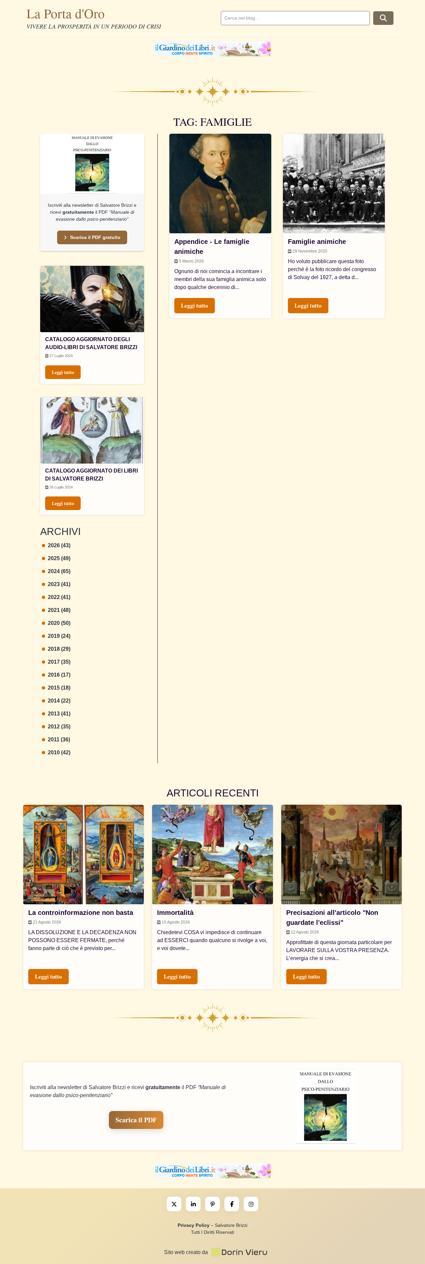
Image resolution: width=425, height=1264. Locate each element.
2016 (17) (59, 675)
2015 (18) (59, 688)
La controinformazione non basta (80, 912)
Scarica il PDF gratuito (95, 237)
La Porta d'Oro (66, 13)
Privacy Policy (194, 1225)
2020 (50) (59, 623)
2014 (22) (59, 701)
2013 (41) (59, 713)
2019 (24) (59, 636)
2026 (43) (59, 545)
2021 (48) (59, 610)
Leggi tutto (63, 372)
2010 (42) (59, 752)
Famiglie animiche (317, 241)
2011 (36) (59, 739)
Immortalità (175, 912)
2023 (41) (59, 584)
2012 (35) (59, 726)
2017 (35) (59, 662)
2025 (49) (59, 558)
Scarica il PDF (136, 1120)
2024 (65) (59, 571)
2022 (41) (59, 597)
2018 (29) (59, 649)
